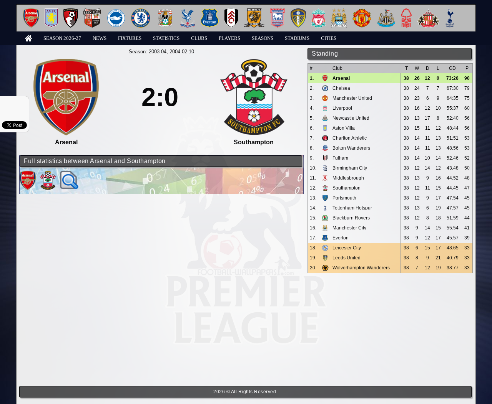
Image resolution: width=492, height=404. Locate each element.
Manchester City (349, 228)
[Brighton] (116, 11)
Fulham (340, 158)
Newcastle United (350, 118)
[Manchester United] (361, 11)
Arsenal (341, 78)
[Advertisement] (390, 329)
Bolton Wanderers (351, 148)
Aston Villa (343, 128)
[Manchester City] (339, 11)
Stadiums (297, 38)
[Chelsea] (140, 11)
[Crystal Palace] (187, 11)
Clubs (199, 38)
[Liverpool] (318, 11)
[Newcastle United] (386, 11)
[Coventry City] (165, 11)
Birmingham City (349, 168)
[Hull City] (254, 11)
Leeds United (346, 258)
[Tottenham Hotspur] (450, 11)
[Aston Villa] (51, 11)
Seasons (262, 38)
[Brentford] (92, 11)
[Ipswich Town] (277, 11)
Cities (328, 38)
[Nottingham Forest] (406, 11)
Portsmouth (344, 198)
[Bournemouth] (70, 11)
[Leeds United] (298, 11)
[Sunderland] (428, 11)
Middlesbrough (348, 178)
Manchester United (352, 98)
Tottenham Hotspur (352, 208)
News (99, 38)
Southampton (346, 188)
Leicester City (346, 248)
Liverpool (342, 108)
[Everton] (210, 11)
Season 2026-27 (62, 38)
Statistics (166, 38)
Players (229, 38)
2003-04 (157, 51)
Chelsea (341, 88)
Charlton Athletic (349, 138)
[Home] (28, 37)
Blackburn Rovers (351, 218)
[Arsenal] (31, 11)
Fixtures (129, 38)
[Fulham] (231, 11)
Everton (340, 238)
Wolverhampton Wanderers (361, 267)
